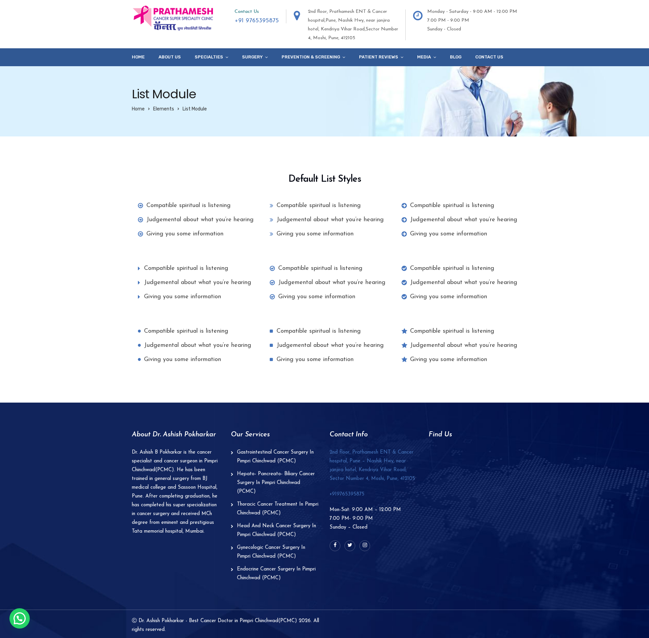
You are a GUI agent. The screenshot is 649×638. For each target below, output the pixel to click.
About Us (170, 56)
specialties (209, 56)
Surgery (252, 56)
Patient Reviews (378, 56)
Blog (455, 56)
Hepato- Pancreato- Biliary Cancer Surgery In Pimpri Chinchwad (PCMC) (276, 482)
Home (138, 56)
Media (424, 56)
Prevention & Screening (311, 56)
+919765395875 (347, 494)
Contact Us (489, 56)
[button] (19, 618)
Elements (163, 109)
